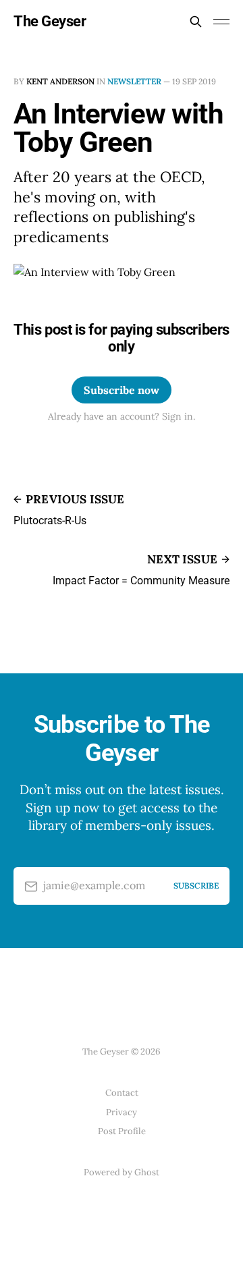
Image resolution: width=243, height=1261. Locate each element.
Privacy (121, 1112)
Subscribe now (121, 390)
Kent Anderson (60, 81)
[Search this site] (196, 21)
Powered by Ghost (121, 1172)
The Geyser (50, 21)
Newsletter (134, 81)
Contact (121, 1092)
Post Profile (122, 1131)
